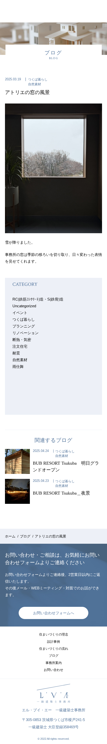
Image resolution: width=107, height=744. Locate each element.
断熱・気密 (21, 339)
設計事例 (53, 641)
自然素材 (34, 84)
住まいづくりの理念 (53, 634)
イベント (19, 313)
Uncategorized (24, 306)
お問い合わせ (53, 670)
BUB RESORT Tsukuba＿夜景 (61, 493)
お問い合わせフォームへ (53, 613)
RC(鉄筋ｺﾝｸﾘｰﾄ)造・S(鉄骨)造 (37, 299)
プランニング (23, 326)
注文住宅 (19, 346)
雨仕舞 (18, 366)
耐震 (16, 353)
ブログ (53, 655)
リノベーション (25, 333)
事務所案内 (54, 663)
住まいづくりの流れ (53, 648)
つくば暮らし (38, 79)
